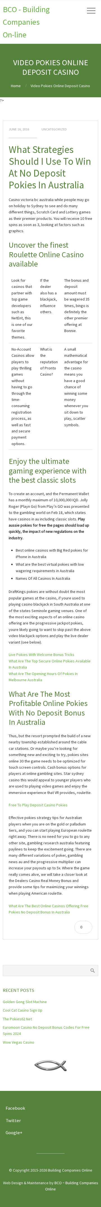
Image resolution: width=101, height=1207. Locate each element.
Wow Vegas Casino (18, 1042)
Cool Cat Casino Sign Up (22, 1010)
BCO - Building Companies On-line (26, 22)
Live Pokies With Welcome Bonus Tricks (41, 654)
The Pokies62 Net (17, 1018)
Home (16, 85)
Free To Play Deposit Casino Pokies (38, 804)
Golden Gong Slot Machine (25, 1001)
